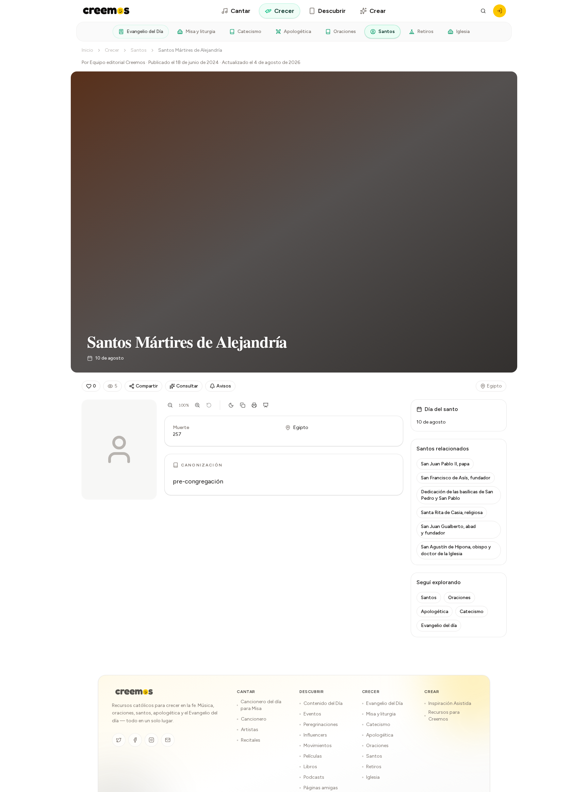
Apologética (297, 31)
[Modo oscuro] (231, 405)
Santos (386, 31)
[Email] (168, 740)
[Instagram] (151, 740)
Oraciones (344, 31)
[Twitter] (119, 740)
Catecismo (249, 31)
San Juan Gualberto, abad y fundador (448, 530)
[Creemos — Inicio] (134, 692)
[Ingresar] (499, 11)
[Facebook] (135, 740)
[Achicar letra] (170, 405)
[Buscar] (483, 11)
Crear (378, 11)
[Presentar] (265, 405)
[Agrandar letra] (197, 405)
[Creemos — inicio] (106, 11)
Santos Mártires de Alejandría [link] (190, 50)
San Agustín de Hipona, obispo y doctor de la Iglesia (456, 550)
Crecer (284, 11)
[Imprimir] (254, 405)
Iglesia (463, 31)
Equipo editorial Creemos (117, 62)
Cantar (240, 11)
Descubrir (332, 11)
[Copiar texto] (242, 405)
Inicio (87, 50)
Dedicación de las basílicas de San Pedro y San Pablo (457, 495)
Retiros (425, 31)
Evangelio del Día (145, 31)
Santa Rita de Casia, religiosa (452, 512)
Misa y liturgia (200, 31)
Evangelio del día (439, 625)
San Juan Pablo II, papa (445, 464)
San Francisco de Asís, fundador (455, 478)
